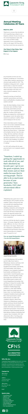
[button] (14, 10)
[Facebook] (4, 410)
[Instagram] (7, 410)
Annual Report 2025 (7, 395)
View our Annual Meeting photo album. (14, 236)
